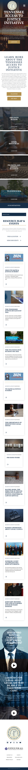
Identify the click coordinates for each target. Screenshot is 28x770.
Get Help (14, 98)
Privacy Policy (9, 759)
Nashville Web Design (13, 768)
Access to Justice (9, 267)
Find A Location (12, 236)
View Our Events (12, 240)
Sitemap (18, 759)
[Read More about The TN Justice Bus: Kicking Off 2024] (6, 364)
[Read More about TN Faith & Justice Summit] (6, 397)
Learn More (14, 42)
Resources (9, 757)
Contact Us (9, 755)
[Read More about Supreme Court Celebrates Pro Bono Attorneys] (6, 576)
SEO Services (18, 768)
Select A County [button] (6, 214)
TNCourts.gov (18, 757)
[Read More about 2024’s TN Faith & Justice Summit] (6, 284)
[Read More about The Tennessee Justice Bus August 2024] (6, 325)
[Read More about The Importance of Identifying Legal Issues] (6, 432)
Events (18, 755)
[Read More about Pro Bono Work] (8, 464)
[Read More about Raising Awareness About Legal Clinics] (6, 536)
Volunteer (14, 94)
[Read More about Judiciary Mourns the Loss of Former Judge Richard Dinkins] (6, 617)
